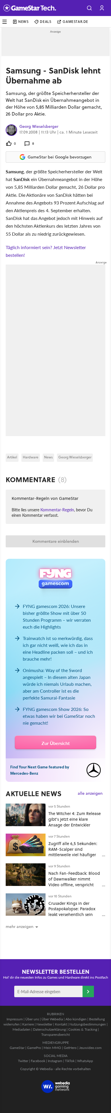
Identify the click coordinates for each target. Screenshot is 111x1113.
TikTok (70, 1060)
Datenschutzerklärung (49, 1029)
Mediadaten (21, 1029)
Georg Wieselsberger (38, 126)
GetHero (70, 1047)
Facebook (38, 1060)
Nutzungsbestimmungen (87, 1024)
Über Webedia (52, 1019)
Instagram (55, 1060)
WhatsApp (85, 1060)
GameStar (17, 1047)
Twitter (23, 1060)
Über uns (32, 1019)
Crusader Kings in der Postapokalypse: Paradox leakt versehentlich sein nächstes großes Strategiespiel (71, 914)
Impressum (15, 1019)
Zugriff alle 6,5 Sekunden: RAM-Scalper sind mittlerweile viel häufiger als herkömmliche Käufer (72, 851)
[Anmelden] (88, 991)
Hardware (30, 457)
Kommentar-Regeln (57, 509)
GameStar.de (75, 21)
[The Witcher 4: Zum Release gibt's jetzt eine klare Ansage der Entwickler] (26, 815)
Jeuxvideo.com (90, 1047)
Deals (45, 21)
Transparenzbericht (55, 1034)
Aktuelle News (34, 793)
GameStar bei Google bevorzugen (59, 157)
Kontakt (61, 1024)
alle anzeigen (90, 793)
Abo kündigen (76, 1019)
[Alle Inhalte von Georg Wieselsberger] (11, 130)
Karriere (28, 1024)
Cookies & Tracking (82, 1029)
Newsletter (44, 1024)
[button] (89, 8)
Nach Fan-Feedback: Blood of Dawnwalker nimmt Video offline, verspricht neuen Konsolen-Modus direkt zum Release (74, 884)
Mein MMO (52, 1047)
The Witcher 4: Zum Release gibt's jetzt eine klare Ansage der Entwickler (74, 819)
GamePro (34, 1047)
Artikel (12, 457)
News (23, 21)
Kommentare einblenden (55, 541)
